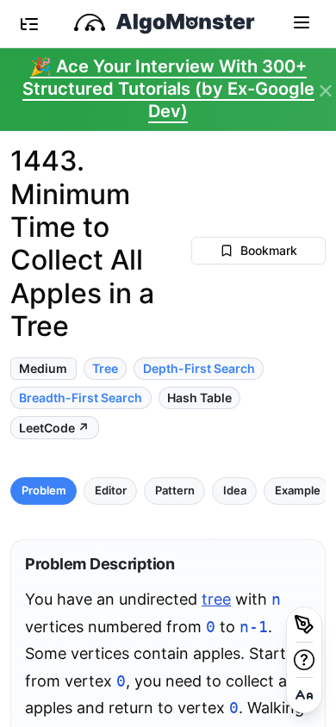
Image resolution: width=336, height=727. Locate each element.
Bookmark (268, 250)
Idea (234, 490)
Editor (111, 490)
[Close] (326, 91)
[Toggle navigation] (301, 21)
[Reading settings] (304, 695)
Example (297, 490)
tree (216, 599)
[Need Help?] (304, 660)
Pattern (175, 490)
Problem (44, 490)
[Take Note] (304, 624)
